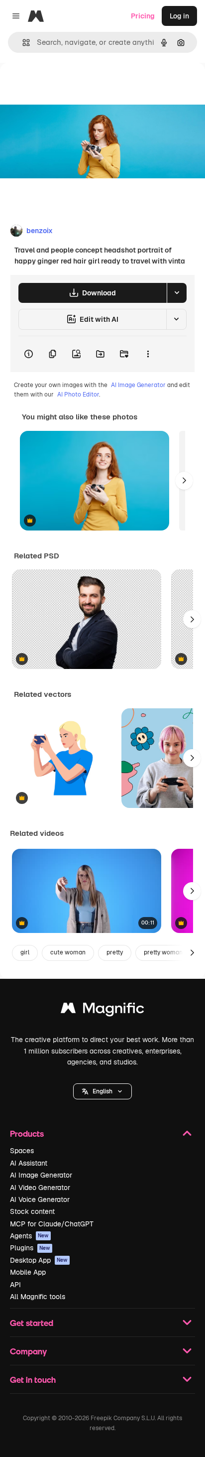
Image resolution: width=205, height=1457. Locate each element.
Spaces (22, 1150)
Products (27, 1133)
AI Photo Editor (78, 394)
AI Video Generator (40, 1187)
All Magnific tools (37, 1296)
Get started (31, 1323)
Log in (179, 15)
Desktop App (39, 1260)
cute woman (68, 952)
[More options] (148, 354)
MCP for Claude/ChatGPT (52, 1223)
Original (64, 85)
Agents (29, 1235)
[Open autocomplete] (22, 42)
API (15, 1284)
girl (24, 952)
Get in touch (33, 1379)
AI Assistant (28, 1163)
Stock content (32, 1211)
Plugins (30, 1247)
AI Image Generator (138, 385)
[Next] (184, 480)
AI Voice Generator (40, 1199)
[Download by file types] (177, 293)
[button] (102, 1091)
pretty (114, 952)
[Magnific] (102, 1010)
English (102, 1091)
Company (28, 1351)
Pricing (143, 15)
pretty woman (163, 952)
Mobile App (28, 1272)
